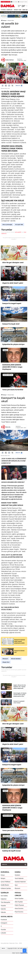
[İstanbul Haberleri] (14, 380)
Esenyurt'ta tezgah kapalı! (11, 303)
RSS (4, 948)
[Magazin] (14, 355)
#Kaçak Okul (6, 662)
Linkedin (3, 933)
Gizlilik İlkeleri (5, 885)
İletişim (3, 878)
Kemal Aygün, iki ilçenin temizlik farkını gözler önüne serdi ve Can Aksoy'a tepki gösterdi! (19, 694)
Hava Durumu (19, 908)
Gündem (17, 875)
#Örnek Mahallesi (16, 658)
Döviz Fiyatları (19, 898)
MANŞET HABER (18, 9)
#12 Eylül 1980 (19, 224)
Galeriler (3, 909)
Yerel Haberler (19, 878)
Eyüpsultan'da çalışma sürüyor (13, 344)
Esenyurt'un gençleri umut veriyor (18, 701)
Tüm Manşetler (5, 902)
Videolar (3, 912)
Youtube (3, 929)
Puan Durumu (19, 912)
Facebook (4, 919)
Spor (16, 885)
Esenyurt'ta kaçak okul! (10, 324)
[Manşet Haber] (14, 253)
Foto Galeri (15, 1)
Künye (3, 875)
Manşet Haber (11, 20)
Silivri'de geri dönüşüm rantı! (13, 263)
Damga (4, 20)
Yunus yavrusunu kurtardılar (12, 390)
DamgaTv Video (23, 1)
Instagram (4, 923)
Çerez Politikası (5, 881)
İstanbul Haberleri (20, 881)
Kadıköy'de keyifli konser (11, 851)
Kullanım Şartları (6, 888)
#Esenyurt (5, 658)
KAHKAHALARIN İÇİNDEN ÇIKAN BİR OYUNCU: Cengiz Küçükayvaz (12, 367)
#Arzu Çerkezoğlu (7, 224)
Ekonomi (17, 888)
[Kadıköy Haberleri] (14, 841)
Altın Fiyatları (19, 902)
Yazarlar (3, 905)
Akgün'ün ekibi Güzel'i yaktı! (12, 283)
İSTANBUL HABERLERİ (6, 9)
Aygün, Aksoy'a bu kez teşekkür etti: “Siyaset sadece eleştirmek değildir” (19, 686)
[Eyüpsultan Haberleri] (14, 334)
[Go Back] (24, 951)
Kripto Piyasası (19, 905)
